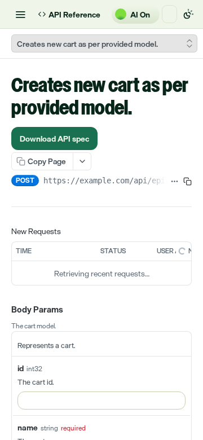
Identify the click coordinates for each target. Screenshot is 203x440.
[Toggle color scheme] (188, 14)
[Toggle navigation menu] (20, 14)
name (27, 427)
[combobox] (101, 400)
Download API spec (54, 138)
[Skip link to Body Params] (3, 310)
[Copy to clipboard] (187, 181)
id (20, 368)
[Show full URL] (174, 181)
